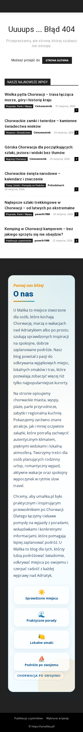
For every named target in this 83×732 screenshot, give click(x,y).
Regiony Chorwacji (16, 159)
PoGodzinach (56, 185)
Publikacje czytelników (18, 240)
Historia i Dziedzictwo (18, 132)
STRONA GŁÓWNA (57, 60)
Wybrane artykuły (57, 718)
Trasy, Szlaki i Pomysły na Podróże (25, 185)
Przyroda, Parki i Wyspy (19, 106)
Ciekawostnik (43, 106)
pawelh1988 (42, 214)
